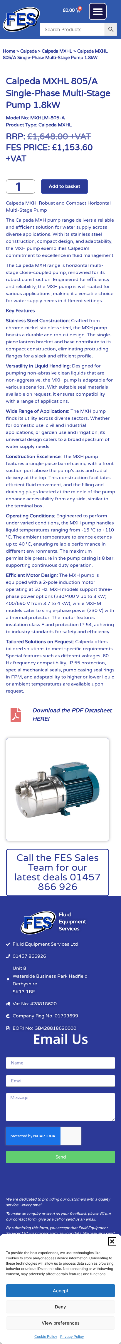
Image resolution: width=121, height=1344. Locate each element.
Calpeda (28, 51)
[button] (112, 1241)
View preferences (61, 1323)
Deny (60, 1307)
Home (9, 51)
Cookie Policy (45, 1336)
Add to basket (64, 186)
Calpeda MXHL (57, 51)
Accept (60, 1290)
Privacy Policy (72, 1336)
